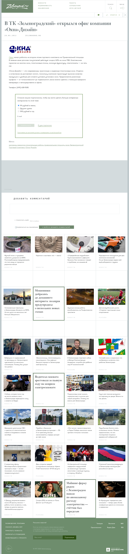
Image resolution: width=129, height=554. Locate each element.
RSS (122, 527)
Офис (11, 57)
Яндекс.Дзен (111, 527)
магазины (13, 145)
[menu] (64, 6)
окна (67, 145)
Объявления (43, 8)
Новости (42, 3)
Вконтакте (112, 524)
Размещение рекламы (15, 523)
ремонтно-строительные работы (30, 145)
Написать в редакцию (15, 534)
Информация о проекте (16, 538)
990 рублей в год (27, 111)
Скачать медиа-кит (14, 527)
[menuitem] (49, 3)
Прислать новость (14, 531)
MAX (122, 524)
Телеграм (100, 524)
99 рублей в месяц (27, 105)
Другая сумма (26, 108)
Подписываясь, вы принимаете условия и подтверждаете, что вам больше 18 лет (39, 132)
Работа (73, 3)
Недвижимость (45, 5)
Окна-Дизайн (31, 147)
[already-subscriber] (45, 125)
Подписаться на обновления (27, 227)
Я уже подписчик (45, 125)
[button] (25, 125)
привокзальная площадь (54, 145)
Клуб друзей (75, 8)
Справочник (75, 5)
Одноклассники (96, 527)
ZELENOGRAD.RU (33, 35)
